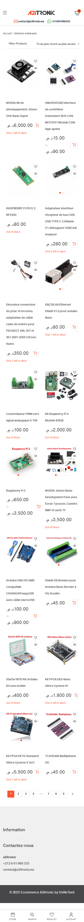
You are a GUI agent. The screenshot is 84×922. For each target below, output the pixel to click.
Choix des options (74, 145)
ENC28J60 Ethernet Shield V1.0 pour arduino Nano (61, 311)
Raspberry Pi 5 (15, 490)
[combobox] (58, 44)
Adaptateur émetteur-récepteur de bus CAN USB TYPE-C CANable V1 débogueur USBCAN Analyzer (61, 221)
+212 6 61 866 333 (16, 863)
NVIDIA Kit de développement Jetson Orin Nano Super (21, 109)
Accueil (7, 33)
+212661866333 (61, 21)
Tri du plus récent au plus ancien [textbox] (56, 44)
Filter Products (18, 43)
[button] (36, 61)
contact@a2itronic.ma (31, 21)
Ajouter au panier (37, 125)
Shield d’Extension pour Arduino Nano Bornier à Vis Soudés (60, 587)
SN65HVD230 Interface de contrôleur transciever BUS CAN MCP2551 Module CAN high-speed (60, 116)
